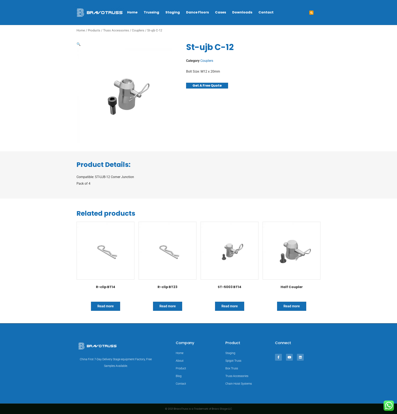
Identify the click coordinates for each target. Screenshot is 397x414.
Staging (172, 12)
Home (132, 12)
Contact (266, 12)
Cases (220, 12)
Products (94, 30)
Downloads (242, 12)
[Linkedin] (300, 357)
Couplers (138, 30)
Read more (105, 306)
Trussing (151, 12)
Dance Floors (197, 12)
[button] (311, 13)
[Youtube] (289, 357)
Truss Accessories (116, 30)
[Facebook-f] (278, 357)
